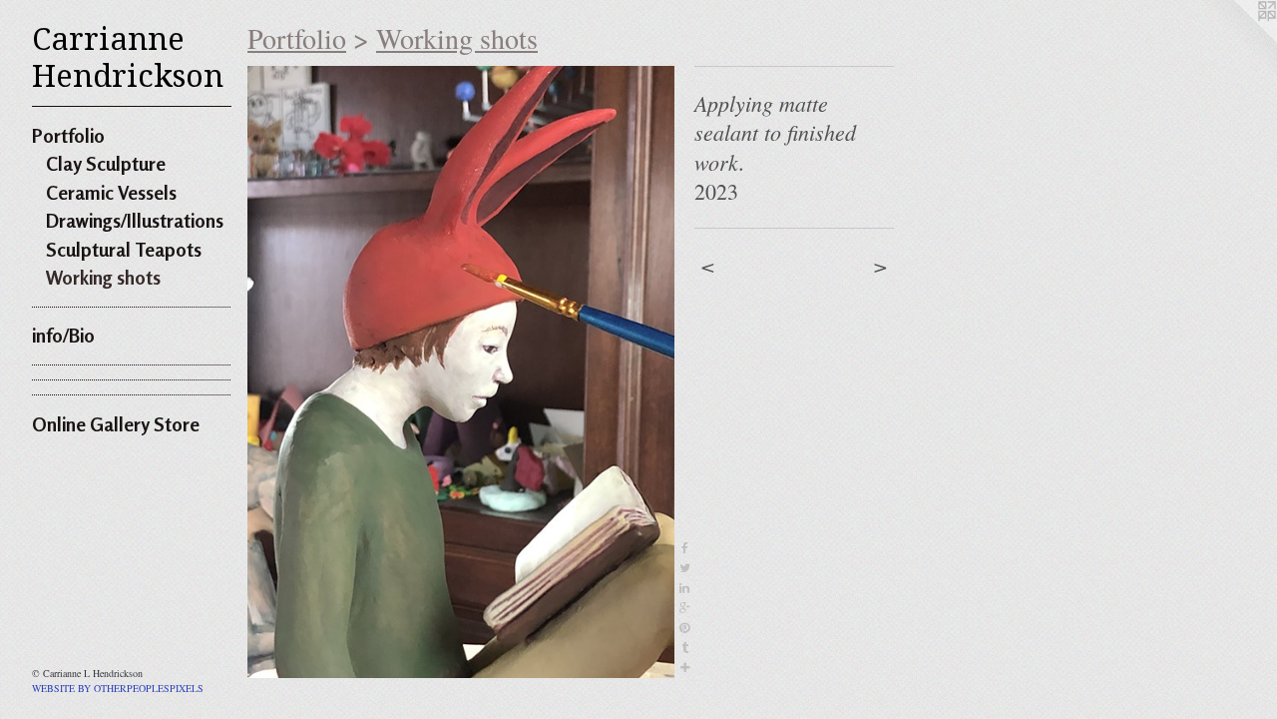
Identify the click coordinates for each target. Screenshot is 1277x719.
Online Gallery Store (116, 423)
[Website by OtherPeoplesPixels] (1237, 40)
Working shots (103, 277)
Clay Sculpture (106, 163)
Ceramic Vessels (111, 192)
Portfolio (68, 135)
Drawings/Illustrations (134, 220)
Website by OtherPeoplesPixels (118, 688)
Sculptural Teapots (124, 249)
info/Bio (63, 335)
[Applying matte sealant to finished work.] (460, 372)
